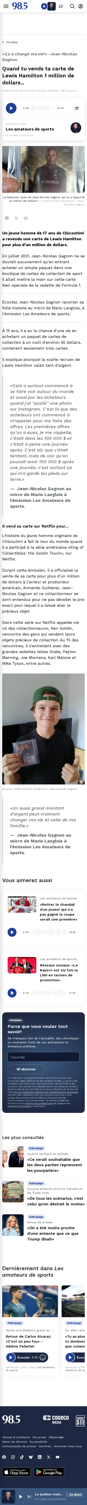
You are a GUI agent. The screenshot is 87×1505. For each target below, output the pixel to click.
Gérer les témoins (14, 1441)
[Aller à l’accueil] (20, 8)
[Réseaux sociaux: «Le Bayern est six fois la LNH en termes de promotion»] (22, 965)
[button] (20, 1496)
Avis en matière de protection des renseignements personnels (46, 1092)
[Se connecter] (80, 6)
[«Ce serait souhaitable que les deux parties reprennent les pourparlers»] (13, 1156)
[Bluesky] (31, 1457)
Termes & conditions (16, 1437)
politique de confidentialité (39, 1103)
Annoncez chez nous (68, 1446)
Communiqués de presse (19, 1446)
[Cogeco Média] (56, 1422)
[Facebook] (7, 218)
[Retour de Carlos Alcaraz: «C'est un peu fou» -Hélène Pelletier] (30, 1301)
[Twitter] (16, 218)
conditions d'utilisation (20, 1106)
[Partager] (77, 108)
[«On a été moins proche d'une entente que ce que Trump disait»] (13, 1225)
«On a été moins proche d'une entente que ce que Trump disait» (53, 1233)
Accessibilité (38, 1441)
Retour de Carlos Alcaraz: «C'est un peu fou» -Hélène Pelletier (28, 1341)
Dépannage (56, 1437)
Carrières (45, 1446)
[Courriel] (25, 218)
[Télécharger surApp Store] (16, 1472)
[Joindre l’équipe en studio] (61, 6)
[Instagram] (13, 1457)
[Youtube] (57, 1457)
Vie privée (39, 1437)
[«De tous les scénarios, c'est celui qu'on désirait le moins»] (13, 1191)
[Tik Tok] (22, 1457)
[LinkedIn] (39, 1457)
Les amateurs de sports (30, 129)
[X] (48, 1457)
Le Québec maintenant (49, 1494)
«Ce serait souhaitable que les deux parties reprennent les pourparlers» (54, 1165)
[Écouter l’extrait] (11, 108)
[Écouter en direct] (44, 6)
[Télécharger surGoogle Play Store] (49, 1472)
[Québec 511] (80, 1425)
